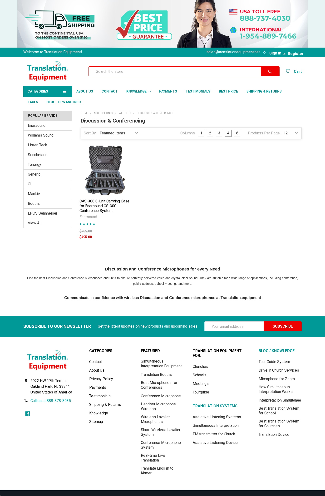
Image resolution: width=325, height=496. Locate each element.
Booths (34, 203)
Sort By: (90, 133)
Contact (110, 91)
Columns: (188, 133)
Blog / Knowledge (277, 351)
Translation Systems (215, 406)
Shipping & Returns (264, 91)
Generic (34, 174)
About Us (84, 91)
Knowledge (136, 91)
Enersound (36, 125)
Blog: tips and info (64, 102)
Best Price (228, 91)
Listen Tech (37, 145)
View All (34, 223)
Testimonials (198, 91)
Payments (168, 91)
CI (29, 184)
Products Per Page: (264, 133)
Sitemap (96, 421)
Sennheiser (37, 154)
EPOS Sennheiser (42, 213)
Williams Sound (41, 135)
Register (296, 53)
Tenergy (34, 164)
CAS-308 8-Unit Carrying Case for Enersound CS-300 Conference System (104, 206)
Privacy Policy (101, 379)
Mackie (34, 194)
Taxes (33, 102)
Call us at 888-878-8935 (50, 400)
